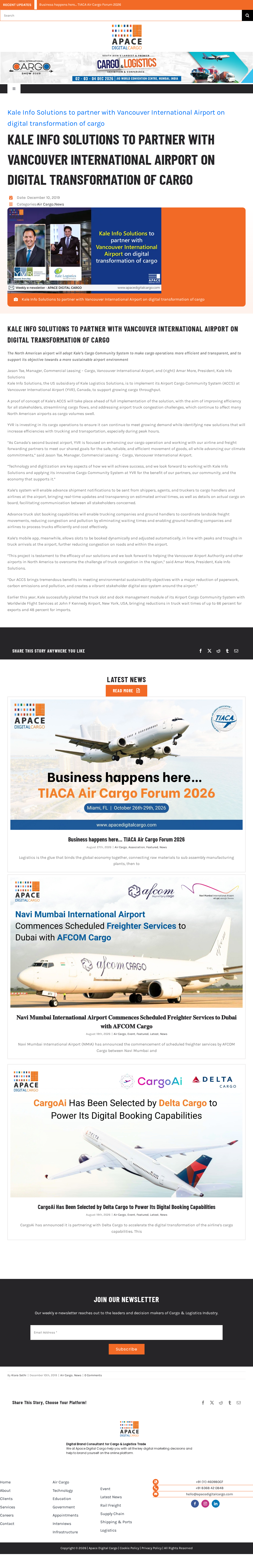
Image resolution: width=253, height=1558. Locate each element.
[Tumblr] (227, 651)
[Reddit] (218, 651)
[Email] (236, 651)
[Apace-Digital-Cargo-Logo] (127, 26)
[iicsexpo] (126, 53)
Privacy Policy (152, 1548)
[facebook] (195, 1504)
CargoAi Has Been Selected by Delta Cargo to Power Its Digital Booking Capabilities (126, 1206)
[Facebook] (200, 651)
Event (131, 1034)
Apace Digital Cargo (103, 1548)
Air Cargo (45, 204)
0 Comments (93, 1375)
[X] (209, 651)
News (59, 204)
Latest (154, 1034)
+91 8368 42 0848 (210, 1488)
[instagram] (205, 1504)
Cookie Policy (129, 1548)
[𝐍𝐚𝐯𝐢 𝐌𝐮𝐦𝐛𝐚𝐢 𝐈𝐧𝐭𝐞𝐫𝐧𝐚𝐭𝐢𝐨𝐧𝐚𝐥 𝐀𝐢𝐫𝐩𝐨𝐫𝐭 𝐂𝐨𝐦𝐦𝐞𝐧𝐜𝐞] (126, 942)
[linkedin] (216, 1504)
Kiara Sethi (18, 1375)
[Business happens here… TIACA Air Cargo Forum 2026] (126, 764)
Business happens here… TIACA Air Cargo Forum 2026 (80, 4)
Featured (152, 847)
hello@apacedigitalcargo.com (209, 1494)
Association (136, 847)
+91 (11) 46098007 (209, 1482)
